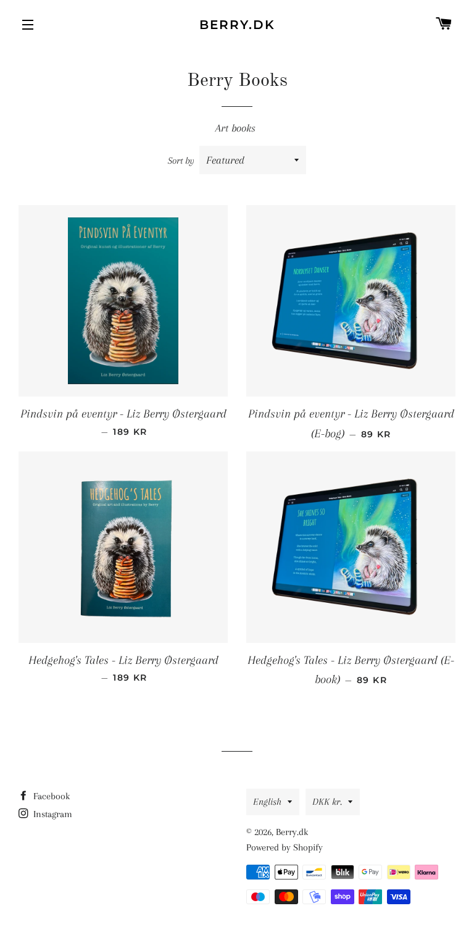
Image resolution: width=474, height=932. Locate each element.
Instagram (51, 814)
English (267, 801)
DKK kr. (327, 801)
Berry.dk (237, 24)
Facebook (50, 796)
